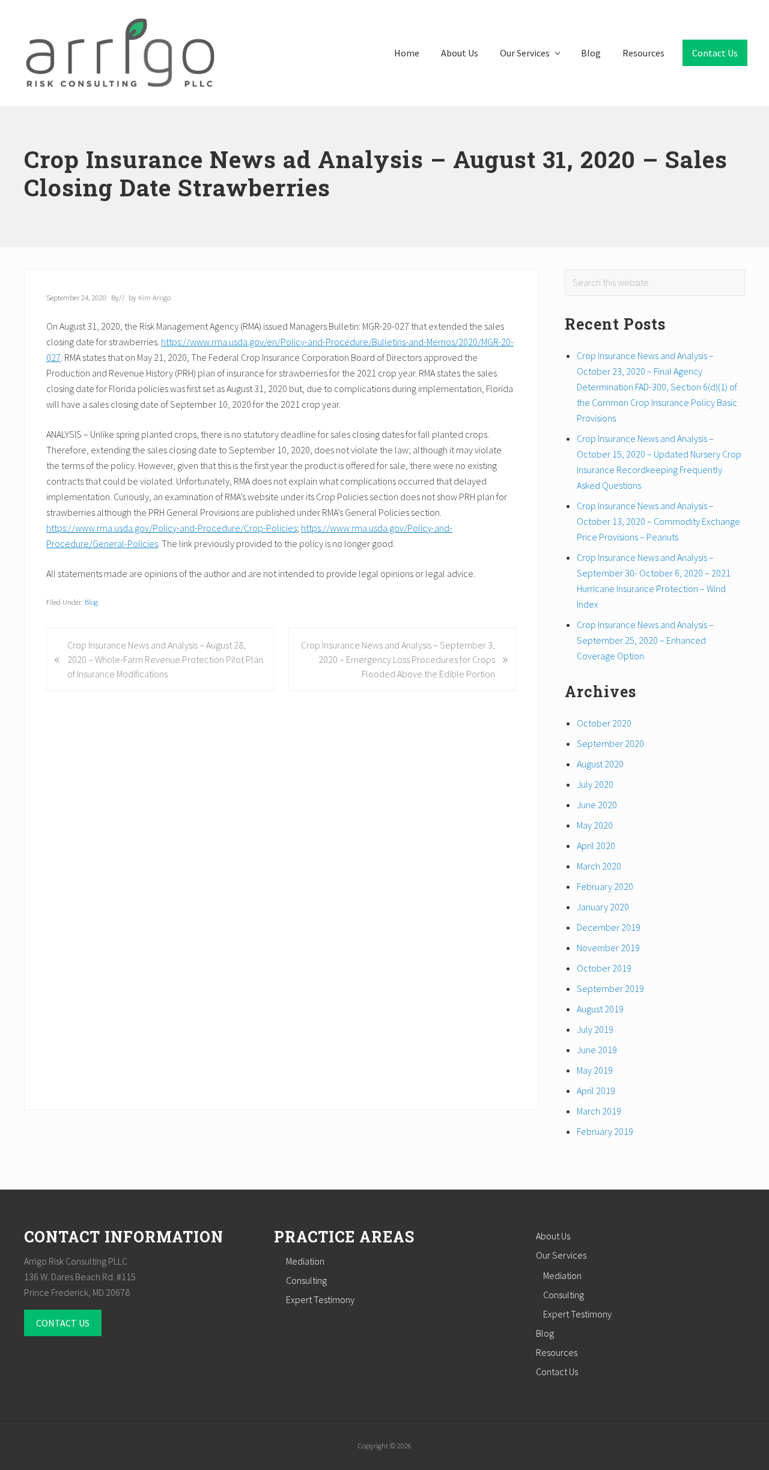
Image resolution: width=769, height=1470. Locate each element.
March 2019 (599, 1111)
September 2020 (610, 743)
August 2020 (600, 764)
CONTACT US (63, 1323)
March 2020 (599, 866)
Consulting (306, 1280)
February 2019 (605, 1131)
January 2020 (603, 907)
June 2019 (597, 1050)
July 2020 (595, 784)
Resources (556, 1352)
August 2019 (600, 1009)
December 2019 (608, 927)
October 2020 (604, 723)
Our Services (561, 1255)
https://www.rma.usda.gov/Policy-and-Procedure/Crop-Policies (171, 528)
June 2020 (597, 805)
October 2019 (604, 968)
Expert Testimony (320, 1299)
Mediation (305, 1261)
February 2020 (605, 886)
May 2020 (595, 825)
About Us (553, 1236)
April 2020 (596, 845)
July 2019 (595, 1029)
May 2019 (595, 1070)
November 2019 (608, 948)
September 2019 (610, 988)
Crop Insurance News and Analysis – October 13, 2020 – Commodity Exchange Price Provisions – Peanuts (658, 521)
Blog (91, 601)
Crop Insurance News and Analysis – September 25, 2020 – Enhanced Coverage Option (645, 640)
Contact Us (557, 1372)
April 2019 (596, 1090)
